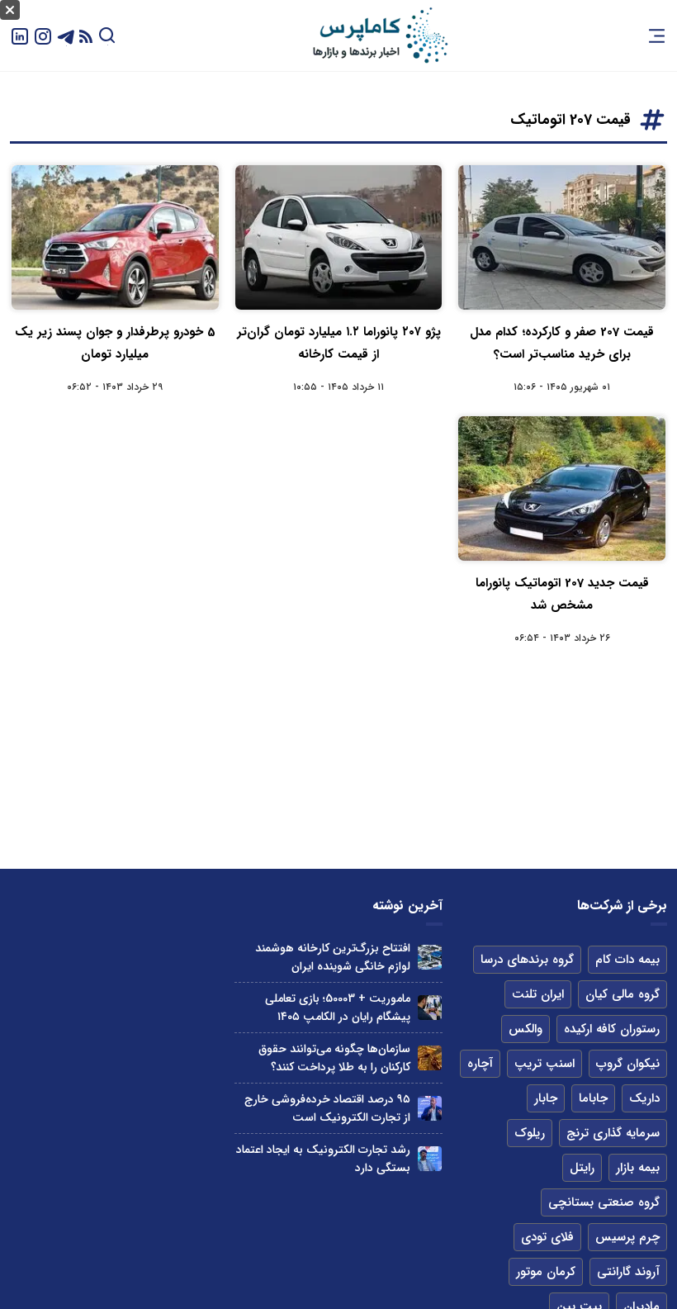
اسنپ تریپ (544, 1064)
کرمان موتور (545, 1272)
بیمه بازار (638, 1168)
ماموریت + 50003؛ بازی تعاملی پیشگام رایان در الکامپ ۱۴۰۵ (337, 1007)
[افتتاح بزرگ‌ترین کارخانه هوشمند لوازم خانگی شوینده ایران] (430, 957)
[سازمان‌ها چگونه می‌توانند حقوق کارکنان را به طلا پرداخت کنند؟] (430, 1057)
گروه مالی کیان (622, 994)
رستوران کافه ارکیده (612, 1029)
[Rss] (85, 36)
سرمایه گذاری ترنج (613, 1133)
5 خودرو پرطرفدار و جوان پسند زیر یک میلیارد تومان (115, 343)
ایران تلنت (538, 994)
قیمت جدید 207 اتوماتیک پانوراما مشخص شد (562, 594)
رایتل (582, 1168)
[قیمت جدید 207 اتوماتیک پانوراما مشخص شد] (562, 488)
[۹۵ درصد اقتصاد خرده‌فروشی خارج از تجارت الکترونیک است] (430, 1108)
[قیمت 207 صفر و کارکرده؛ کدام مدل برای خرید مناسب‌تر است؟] (562, 237)
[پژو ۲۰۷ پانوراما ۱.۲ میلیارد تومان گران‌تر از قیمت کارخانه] (339, 237)
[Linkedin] (20, 35)
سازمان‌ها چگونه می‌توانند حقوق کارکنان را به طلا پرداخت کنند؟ (334, 1058)
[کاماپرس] (379, 35)
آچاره (480, 1064)
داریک (644, 1098)
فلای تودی (547, 1237)
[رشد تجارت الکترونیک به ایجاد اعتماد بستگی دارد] (430, 1158)
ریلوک (529, 1133)
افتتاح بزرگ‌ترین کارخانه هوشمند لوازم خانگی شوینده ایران (332, 957)
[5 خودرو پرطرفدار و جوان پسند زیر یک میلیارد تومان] (115, 237)
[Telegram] (66, 35)
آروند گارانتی (628, 1272)
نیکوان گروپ (628, 1064)
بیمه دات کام (627, 960)
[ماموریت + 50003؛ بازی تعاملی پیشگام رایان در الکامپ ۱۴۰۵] (430, 1007)
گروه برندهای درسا (527, 960)
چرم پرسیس (627, 1237)
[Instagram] (43, 35)
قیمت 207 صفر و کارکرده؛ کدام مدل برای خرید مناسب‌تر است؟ (562, 343)
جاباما (593, 1098)
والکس (525, 1029)
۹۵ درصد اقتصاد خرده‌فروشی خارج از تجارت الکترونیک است (327, 1108)
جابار (545, 1098)
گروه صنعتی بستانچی (604, 1202)
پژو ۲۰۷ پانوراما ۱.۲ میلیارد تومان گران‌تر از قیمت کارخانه (339, 343)
